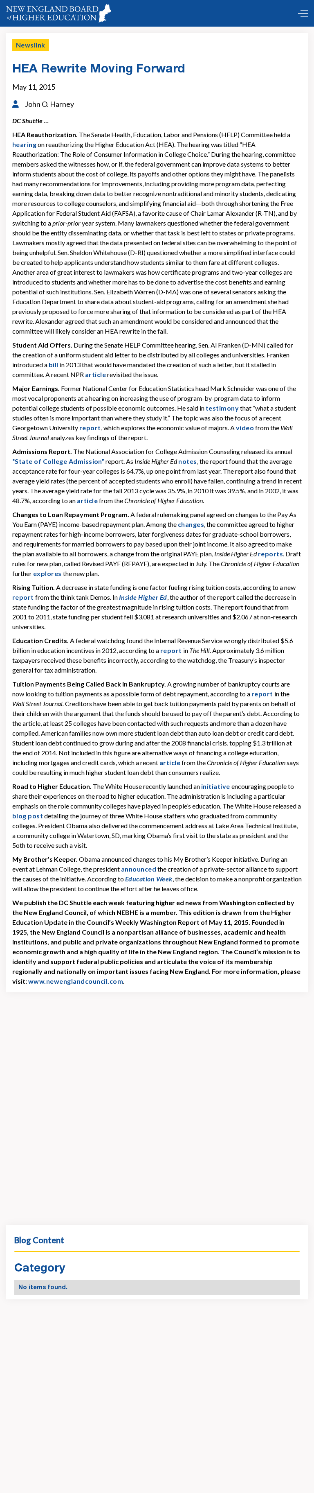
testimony (222, 408)
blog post (27, 816)
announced (138, 869)
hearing (24, 144)
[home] (58, 13)
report (90, 427)
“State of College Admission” (58, 461)
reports (270, 554)
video (245, 427)
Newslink (30, 45)
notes (187, 461)
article (95, 374)
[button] (301, 13)
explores (47, 573)
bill (53, 364)
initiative (215, 786)
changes (191, 524)
